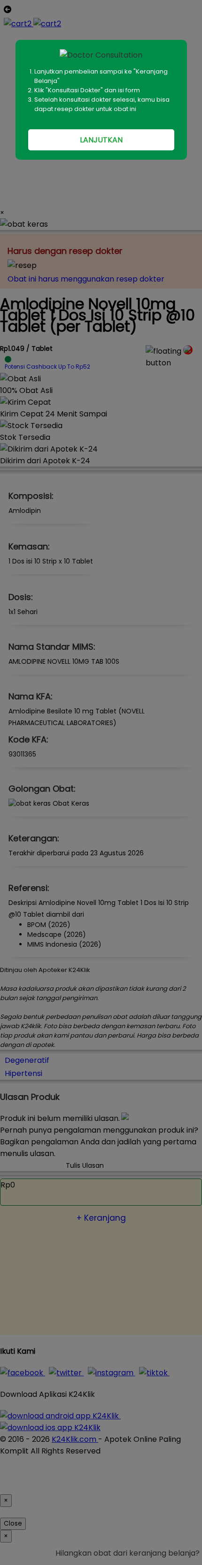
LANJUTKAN (101, 139)
